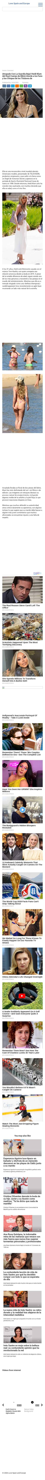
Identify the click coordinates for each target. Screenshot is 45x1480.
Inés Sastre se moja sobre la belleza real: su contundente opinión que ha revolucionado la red (21, 1348)
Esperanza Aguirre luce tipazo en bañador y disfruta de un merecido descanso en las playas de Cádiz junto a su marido (22, 1162)
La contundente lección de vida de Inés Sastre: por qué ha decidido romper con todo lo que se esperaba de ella (21, 1276)
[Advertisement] (22, 40)
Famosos (25, 82)
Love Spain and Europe (19, 3)
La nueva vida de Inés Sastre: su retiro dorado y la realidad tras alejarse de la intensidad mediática (22, 1312)
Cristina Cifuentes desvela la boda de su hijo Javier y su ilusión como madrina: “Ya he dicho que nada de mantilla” (21, 1200)
